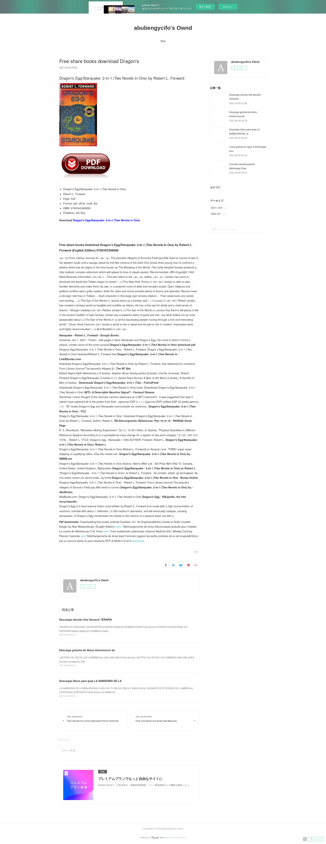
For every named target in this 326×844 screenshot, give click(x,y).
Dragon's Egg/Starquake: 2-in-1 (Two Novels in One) (106, 220)
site (83, 536)
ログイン (228, 6)
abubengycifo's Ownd (163, 28)
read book (138, 541)
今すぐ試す (205, 6)
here (118, 526)
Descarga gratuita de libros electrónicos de (87, 650)
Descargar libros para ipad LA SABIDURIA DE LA (90, 681)
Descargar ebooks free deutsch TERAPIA (85, 619)
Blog (163, 40)
